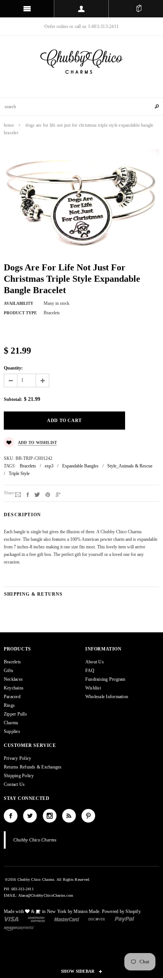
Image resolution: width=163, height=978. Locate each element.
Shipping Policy (19, 775)
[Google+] (58, 494)
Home (9, 125)
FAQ (90, 670)
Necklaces (13, 679)
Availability (18, 303)
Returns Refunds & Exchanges (32, 767)
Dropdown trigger (81, 8)
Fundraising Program (105, 679)
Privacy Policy (17, 758)
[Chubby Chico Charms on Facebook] (10, 816)
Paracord (12, 696)
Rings (9, 705)
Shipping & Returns (33, 594)
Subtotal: (13, 399)
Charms (11, 722)
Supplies (12, 731)
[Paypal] (124, 918)
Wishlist (93, 688)
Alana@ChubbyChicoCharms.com (45, 895)
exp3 (49, 466)
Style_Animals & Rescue (129, 466)
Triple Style (19, 473)
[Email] (18, 494)
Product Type (20, 312)
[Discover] (97, 918)
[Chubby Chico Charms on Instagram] (49, 816)
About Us (94, 661)
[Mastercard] (66, 918)
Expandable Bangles (80, 466)
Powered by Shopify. (122, 911)
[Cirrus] (19, 928)
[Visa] (11, 918)
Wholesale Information (106, 696)
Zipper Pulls (15, 714)
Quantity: (13, 368)
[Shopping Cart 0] (138, 8)
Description (22, 514)
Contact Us (14, 784)
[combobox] (81, 106)
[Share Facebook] (28, 494)
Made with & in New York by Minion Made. (52, 911)
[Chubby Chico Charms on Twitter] (30, 816)
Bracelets (28, 466)
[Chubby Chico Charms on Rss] (69, 816)
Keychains (14, 688)
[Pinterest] (47, 494)
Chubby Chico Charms (35, 840)
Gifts (8, 670)
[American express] (36, 918)
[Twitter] (37, 494)
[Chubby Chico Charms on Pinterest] (88, 816)
